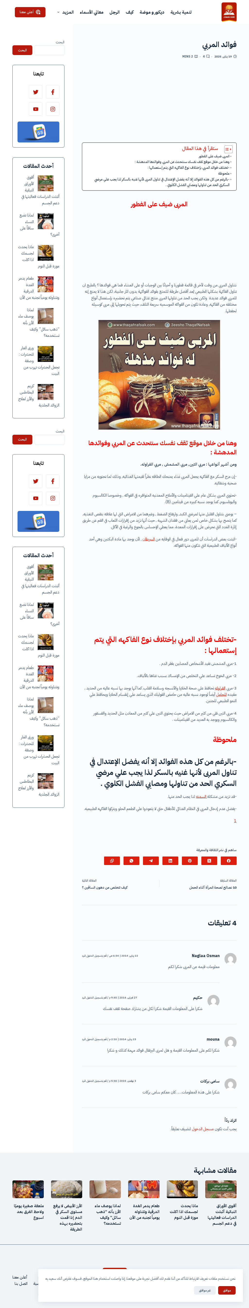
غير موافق (205, 1290)
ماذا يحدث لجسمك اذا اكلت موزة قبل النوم (184, 1212)
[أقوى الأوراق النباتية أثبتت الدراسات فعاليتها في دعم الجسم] (45, 183)
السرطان (148, 539)
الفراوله (220, 688)
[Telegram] (151, 860)
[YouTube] (35, 109)
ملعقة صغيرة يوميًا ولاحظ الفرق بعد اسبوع (29, 1212)
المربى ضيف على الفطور (214, 156)
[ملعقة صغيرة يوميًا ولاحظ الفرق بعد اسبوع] (28, 1189)
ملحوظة (224, 173)
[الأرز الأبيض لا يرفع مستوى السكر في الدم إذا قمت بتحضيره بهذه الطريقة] (66, 1189)
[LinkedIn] (170, 860)
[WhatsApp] (131, 860)
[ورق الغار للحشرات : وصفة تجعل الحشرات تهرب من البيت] (45, 354)
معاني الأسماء (91, 12)
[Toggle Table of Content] (226, 149)
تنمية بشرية (181, 12)
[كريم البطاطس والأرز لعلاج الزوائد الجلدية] (45, 392)
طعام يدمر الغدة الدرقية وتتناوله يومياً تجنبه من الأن (144, 1212)
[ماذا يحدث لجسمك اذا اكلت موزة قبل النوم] (45, 253)
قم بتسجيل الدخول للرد (94, 956)
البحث (60, 42)
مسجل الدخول (203, 1129)
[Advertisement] (159, 102)
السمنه (201, 797)
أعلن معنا (27, 12)
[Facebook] (229, 860)
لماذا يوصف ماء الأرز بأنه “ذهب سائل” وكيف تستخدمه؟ (108, 1214)
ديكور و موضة (152, 12)
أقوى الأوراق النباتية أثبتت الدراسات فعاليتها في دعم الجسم (222, 1214)
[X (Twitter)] (209, 860)
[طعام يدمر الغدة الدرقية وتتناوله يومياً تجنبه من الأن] (45, 284)
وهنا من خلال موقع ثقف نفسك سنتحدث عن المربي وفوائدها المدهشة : (182, 161)
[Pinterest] (190, 860)
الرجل (114, 12)
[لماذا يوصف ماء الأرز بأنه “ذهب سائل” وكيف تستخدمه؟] (45, 316)
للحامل (221, 694)
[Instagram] (52, 109)
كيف (129, 12)
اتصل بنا (21, 1284)
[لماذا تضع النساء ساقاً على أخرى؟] (45, 221)
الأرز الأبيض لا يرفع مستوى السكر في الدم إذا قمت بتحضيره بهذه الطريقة (67, 1217)
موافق (227, 1290)
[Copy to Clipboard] (112, 860)
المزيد (68, 12)
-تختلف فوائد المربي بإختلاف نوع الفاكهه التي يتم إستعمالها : (189, 167)
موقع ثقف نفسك (181, 443)
